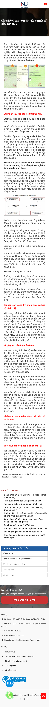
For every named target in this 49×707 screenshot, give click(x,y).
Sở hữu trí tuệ (8, 553)
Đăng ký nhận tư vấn (24, 600)
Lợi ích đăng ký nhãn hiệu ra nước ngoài (23, 532)
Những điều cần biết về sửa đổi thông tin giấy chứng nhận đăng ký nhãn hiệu (25, 514)
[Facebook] (20, 699)
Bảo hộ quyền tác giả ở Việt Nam (19, 525)
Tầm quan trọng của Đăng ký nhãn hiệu (23, 501)
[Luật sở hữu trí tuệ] (24, 4)
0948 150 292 (16, 631)
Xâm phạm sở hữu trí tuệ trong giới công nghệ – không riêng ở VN (23, 520)
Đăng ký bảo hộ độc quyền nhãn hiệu (17, 559)
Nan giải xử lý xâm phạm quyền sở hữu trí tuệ (25, 528)
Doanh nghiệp (8, 570)
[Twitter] (24, 699)
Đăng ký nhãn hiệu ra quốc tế (14, 564)
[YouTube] (28, 699)
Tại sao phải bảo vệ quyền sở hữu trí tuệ (23, 504)
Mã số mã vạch (9, 575)
